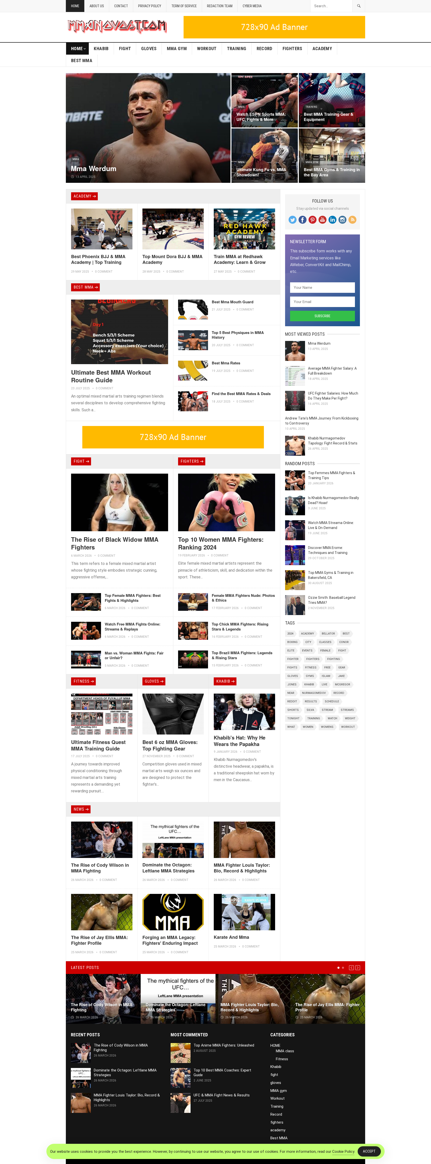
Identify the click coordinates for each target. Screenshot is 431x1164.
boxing (292, 642)
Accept (369, 1151)
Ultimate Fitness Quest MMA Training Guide (98, 745)
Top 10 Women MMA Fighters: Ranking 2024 (221, 543)
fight (125, 48)
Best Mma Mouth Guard (232, 302)
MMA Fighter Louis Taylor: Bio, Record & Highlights (242, 868)
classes (325, 642)
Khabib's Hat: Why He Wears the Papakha (239, 740)
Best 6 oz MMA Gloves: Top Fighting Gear (170, 745)
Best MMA (81, 60)
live (324, 684)
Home (75, 6)
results (311, 701)
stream (327, 710)
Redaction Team (219, 6)
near (290, 693)
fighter (293, 659)
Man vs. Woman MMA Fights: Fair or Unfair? (134, 655)
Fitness (82, 681)
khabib (309, 684)
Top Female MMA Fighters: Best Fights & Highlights (133, 598)
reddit (292, 701)
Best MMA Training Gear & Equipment (328, 116)
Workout (207, 48)
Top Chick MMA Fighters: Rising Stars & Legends (240, 626)
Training (236, 48)
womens (327, 727)
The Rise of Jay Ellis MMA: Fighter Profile (99, 940)
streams (347, 710)
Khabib (101, 48)
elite (290, 650)
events (307, 650)
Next (357, 967)
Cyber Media (252, 6)
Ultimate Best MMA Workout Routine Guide (111, 376)
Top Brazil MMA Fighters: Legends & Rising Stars (242, 655)
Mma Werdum (93, 168)
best (346, 633)
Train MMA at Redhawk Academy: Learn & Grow (240, 259)
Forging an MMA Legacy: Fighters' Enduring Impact (170, 940)
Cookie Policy (343, 1151)
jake (341, 676)
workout (348, 727)
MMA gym (177, 48)
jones (292, 684)
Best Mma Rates (226, 363)
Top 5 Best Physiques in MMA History (238, 335)
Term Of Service (184, 6)
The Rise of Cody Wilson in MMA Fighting (100, 868)
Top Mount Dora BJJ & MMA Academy (172, 259)
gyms (310, 676)
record (338, 693)
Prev (351, 967)
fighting (333, 659)
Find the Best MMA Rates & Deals (241, 393)
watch (332, 718)
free (327, 667)
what (291, 727)
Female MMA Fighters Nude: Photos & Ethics (243, 598)
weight (350, 718)
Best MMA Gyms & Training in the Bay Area (332, 172)
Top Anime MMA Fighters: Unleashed (224, 1045)
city (308, 642)
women (308, 727)
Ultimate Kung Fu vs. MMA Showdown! (261, 172)
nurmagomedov (314, 693)
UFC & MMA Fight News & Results (222, 1095)
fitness (311, 667)
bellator (328, 633)
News (79, 809)
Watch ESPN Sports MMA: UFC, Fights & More (261, 116)
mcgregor (342, 684)
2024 (290, 633)
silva (310, 710)
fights (292, 667)
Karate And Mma (231, 937)
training (313, 718)
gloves (148, 48)
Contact (121, 6)
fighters (292, 48)
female (325, 650)
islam (326, 676)
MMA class (285, 1051)
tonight (293, 718)
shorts (293, 710)
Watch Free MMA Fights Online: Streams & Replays (132, 626)
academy (322, 48)
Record (264, 48)
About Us (97, 6)
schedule (332, 701)
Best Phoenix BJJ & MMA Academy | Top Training (98, 259)
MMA (76, 159)
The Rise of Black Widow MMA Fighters (114, 543)
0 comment (104, 271)
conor (344, 642)
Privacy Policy (149, 6)
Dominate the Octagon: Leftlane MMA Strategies (168, 867)
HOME (77, 48)
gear (341, 667)
